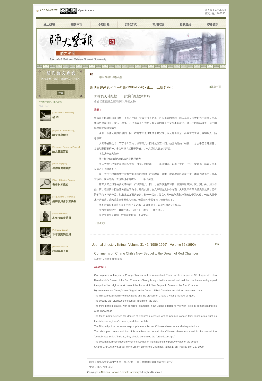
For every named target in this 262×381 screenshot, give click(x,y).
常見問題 (158, 24)
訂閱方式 (131, 24)
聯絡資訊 (212, 24)
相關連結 (185, 24)
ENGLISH (220, 9)
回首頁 (208, 9)
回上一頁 (216, 86)
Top (217, 244)
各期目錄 (104, 24)
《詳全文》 (100, 223)
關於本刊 (76, 24)
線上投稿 (49, 24)
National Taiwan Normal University (120, 372)
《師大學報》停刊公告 (103, 77)
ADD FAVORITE (49, 10)
